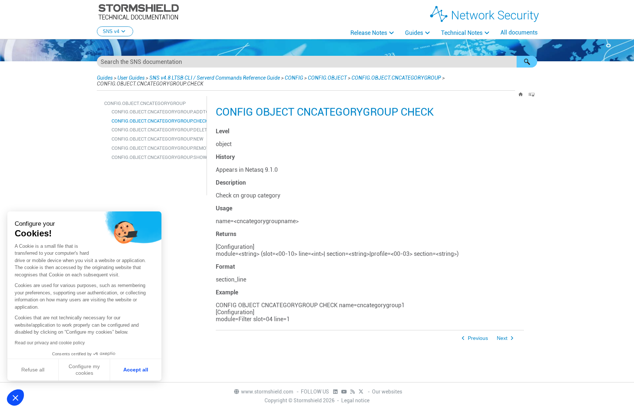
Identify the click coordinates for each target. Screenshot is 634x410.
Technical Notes (461, 32)
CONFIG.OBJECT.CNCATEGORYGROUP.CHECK (157, 121)
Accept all (135, 370)
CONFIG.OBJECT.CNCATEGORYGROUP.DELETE (157, 130)
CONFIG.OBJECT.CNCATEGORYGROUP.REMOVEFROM (157, 148)
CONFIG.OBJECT (327, 78)
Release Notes (368, 32)
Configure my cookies (84, 369)
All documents (519, 32)
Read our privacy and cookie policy (50, 342)
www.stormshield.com (267, 392)
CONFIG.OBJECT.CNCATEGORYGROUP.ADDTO (157, 112)
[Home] (521, 94)
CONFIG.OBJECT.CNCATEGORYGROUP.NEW (157, 139)
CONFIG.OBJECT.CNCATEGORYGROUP (396, 78)
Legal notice (355, 400)
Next (502, 338)
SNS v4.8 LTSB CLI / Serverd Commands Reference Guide (214, 78)
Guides (414, 32)
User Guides (131, 78)
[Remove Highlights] (532, 94)
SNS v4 (111, 31)
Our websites (387, 392)
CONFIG (294, 78)
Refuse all (32, 370)
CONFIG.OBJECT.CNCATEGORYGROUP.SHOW (157, 157)
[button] (527, 62)
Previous (478, 338)
